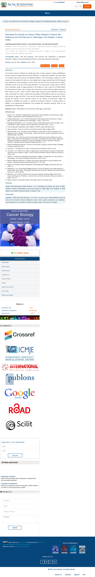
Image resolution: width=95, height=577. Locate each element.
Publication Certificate (8, 472)
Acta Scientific (22, 542)
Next (37, 227)
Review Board (5, 270)
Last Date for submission (9, 479)
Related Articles (45, 66)
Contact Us (58, 575)
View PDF (54, 66)
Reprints (61, 66)
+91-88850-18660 (21, 253)
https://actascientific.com (22, 546)
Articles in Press (6, 279)
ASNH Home (5, 262)
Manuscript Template (7, 295)
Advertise (68, 575)
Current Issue (5, 274)
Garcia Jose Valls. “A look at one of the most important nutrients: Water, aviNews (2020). (31, 129)
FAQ (84, 575)
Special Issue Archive (7, 287)
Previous (2, 227)
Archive (4, 283)
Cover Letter (5, 291)
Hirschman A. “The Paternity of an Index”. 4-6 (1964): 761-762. (31, 148)
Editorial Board (6, 266)
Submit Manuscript (83, 2)
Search (87, 6)
